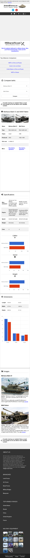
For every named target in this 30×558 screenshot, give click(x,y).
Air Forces (5, 482)
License (26, 401)
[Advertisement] (15, 28)
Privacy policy (9, 556)
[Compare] (24, 13)
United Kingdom (7, 516)
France (5, 520)
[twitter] (12, 11)
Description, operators (12, 148)
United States (6, 505)
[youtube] (16, 11)
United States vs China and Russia (15, 69)
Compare (15, 96)
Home (16, 556)
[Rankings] (15, 13)
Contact (22, 556)
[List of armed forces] (11, 13)
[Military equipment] (20, 13)
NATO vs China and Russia (15, 63)
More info (10, 2)
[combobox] (15, 86)
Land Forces (6, 478)
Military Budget (7, 489)
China (4, 513)
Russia (5, 509)
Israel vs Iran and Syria (15, 66)
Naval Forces (6, 486)
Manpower (6, 493)
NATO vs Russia (15, 72)
